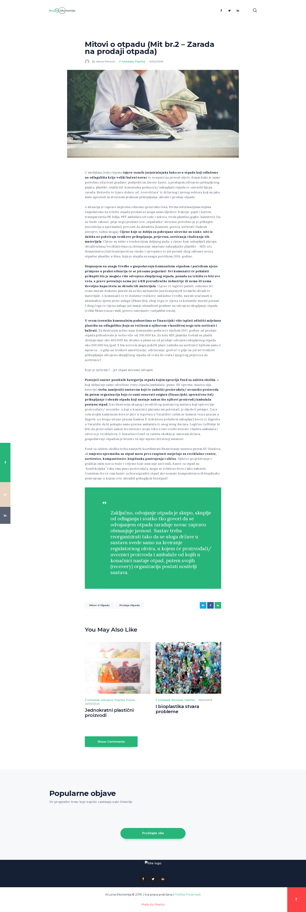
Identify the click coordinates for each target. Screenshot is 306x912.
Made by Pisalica (153, 904)
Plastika (140, 61)
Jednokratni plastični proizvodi (109, 713)
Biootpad (177, 700)
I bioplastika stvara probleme (177, 709)
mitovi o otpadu (99, 605)
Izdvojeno (107, 700)
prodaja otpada (130, 605)
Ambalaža (127, 61)
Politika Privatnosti (187, 894)
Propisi (130, 700)
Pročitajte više (153, 833)
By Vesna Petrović (104, 61)
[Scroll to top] (296, 899)
